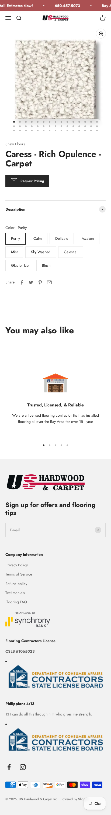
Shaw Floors (15, 144)
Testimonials (15, 592)
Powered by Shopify (74, 799)
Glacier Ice (20, 265)
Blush (46, 265)
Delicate (61, 238)
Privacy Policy (16, 565)
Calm (37, 238)
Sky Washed (40, 252)
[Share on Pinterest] (40, 282)
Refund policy (16, 583)
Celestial (70, 252)
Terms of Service (18, 574)
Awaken (88, 238)
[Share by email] (49, 282)
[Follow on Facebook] (9, 767)
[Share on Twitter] (31, 282)
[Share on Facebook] (21, 282)
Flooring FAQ (16, 602)
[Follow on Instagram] (22, 767)
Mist (14, 252)
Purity (15, 238)
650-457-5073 (65, 5)
